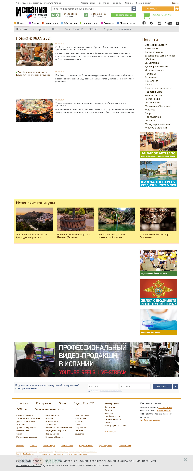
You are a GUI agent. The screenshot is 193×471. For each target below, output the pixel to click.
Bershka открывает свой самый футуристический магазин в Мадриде (94, 75)
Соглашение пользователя (26, 452)
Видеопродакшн (88, 3)
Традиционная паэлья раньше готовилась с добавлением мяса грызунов (90, 104)
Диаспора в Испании (156, 66)
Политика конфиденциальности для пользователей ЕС (76, 452)
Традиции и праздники (158, 88)
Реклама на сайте (144, 3)
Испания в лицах (154, 70)
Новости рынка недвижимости (59, 427)
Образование (152, 102)
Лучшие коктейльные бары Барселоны (155, 236)
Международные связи (158, 124)
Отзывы (108, 422)
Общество (150, 120)
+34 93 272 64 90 (98, 14)
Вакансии (129, 3)
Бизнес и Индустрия (156, 44)
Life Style (150, 59)
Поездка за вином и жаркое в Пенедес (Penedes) (73, 236)
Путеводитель (105, 445)
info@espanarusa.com (150, 420)
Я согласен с (106, 391)
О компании (104, 3)
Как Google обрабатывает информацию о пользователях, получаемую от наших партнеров (51, 454)
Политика (150, 73)
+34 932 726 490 (165, 407)
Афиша (35, 23)
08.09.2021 (59, 43)
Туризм (149, 84)
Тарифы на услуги (112, 416)
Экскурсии (109, 23)
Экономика (151, 77)
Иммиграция (152, 62)
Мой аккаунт (110, 431)
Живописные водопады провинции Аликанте (111, 236)
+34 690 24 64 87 (70, 14)
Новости (21, 23)
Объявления (70, 23)
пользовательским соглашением (111, 391)
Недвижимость (90, 23)
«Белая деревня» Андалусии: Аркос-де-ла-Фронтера (31, 236)
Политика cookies (46, 452)
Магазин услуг (127, 23)
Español (175, 3)
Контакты (117, 3)
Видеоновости (153, 48)
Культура (150, 109)
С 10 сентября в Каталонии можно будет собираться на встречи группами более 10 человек (90, 48)
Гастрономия (152, 98)
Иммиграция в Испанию (115, 425)
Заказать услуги (162, 14)
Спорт (148, 113)
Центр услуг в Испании (51, 3)
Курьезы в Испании (156, 127)
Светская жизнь (154, 52)
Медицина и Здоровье (157, 106)
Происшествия (153, 116)
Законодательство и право (160, 55)
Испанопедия (51, 23)
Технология (151, 80)
